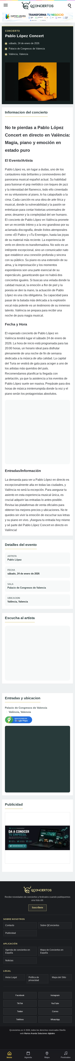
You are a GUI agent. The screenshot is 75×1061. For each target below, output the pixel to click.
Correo (55, 1011)
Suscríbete (37, 907)
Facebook (19, 995)
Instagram (55, 995)
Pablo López (14, 559)
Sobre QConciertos (49, 925)
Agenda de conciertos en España (17, 951)
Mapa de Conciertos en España (51, 951)
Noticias (9, 960)
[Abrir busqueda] (69, 5)
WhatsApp (55, 1019)
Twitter (20, 1011)
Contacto (9, 925)
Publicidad (10, 933)
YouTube (55, 1003)
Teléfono (20, 1019)
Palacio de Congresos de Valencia (26, 587)
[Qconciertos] (37, 5)
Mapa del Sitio (59, 977)
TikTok (20, 1003)
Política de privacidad (34, 979)
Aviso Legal (11, 977)
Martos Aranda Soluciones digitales (39, 1033)
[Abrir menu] (5, 5)
